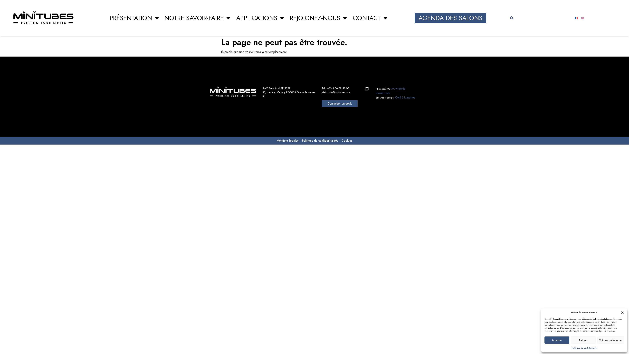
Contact (367, 17)
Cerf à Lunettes (405, 97)
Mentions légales (288, 140)
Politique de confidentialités (320, 140)
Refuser (583, 340)
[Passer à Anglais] (583, 18)
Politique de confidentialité (584, 347)
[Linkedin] (367, 89)
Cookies (347, 140)
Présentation (131, 17)
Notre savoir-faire (194, 17)
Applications (256, 17)
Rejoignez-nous (315, 17)
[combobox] (529, 18)
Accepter (557, 340)
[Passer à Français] (576, 18)
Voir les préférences (610, 340)
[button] (622, 312)
